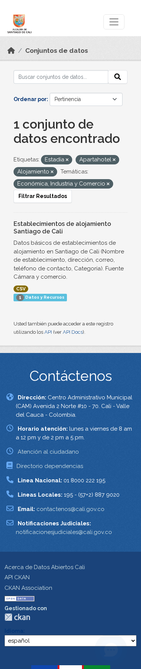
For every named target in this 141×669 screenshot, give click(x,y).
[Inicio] (11, 50)
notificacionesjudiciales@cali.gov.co (64, 532)
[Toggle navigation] (113, 21)
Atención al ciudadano (48, 451)
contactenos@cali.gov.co (70, 509)
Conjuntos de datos (56, 50)
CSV (21, 289)
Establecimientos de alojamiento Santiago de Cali (62, 227)
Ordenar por (30, 99)
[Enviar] (117, 77)
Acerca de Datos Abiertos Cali (45, 567)
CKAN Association (28, 588)
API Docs (73, 332)
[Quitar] (67, 160)
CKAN (17, 617)
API (48, 332)
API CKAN (17, 577)
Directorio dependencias (50, 466)
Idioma (14, 631)
